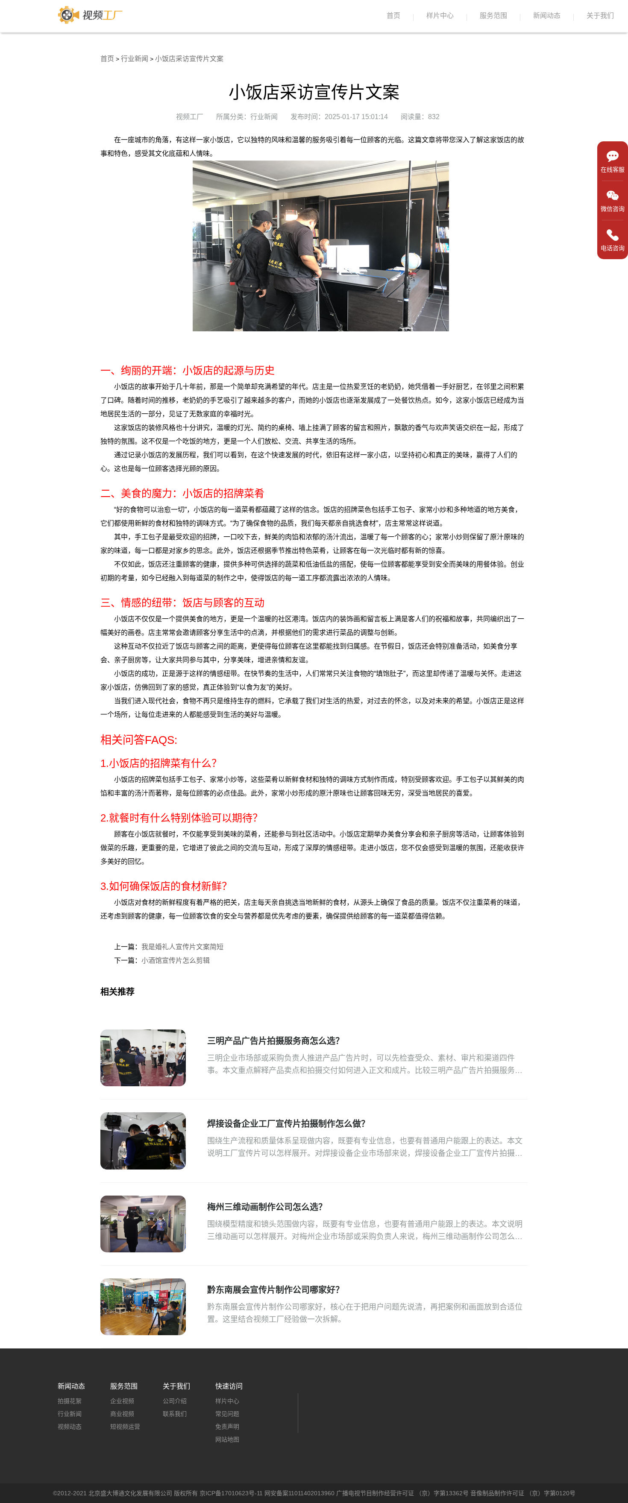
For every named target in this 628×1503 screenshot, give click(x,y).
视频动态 (70, 1426)
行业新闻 (134, 58)
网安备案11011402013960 (299, 1493)
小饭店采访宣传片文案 (189, 58)
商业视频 (122, 1413)
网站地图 (227, 1439)
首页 (393, 15)
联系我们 (175, 1413)
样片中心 (440, 15)
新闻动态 (547, 15)
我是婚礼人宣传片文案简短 (182, 946)
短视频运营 (125, 1426)
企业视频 (122, 1401)
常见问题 (227, 1413)
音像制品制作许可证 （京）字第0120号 (522, 1493)
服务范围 (493, 15)
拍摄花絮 (70, 1401)
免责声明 (227, 1426)
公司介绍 (175, 1401)
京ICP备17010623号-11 (231, 1493)
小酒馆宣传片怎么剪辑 (175, 960)
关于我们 (600, 15)
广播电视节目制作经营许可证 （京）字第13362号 (402, 1493)
